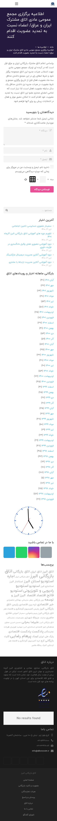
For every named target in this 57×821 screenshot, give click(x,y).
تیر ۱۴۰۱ (50, 301)
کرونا (38, 640)
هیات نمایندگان (28, 791)
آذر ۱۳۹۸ (50, 467)
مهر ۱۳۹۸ (49, 478)
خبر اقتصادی (45, 604)
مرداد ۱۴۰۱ (49, 296)
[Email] (46, 552)
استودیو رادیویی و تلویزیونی (35, 588)
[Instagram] (34, 552)
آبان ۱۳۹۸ (49, 472)
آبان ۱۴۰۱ (49, 280)
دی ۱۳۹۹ (50, 397)
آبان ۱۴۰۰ (49, 344)
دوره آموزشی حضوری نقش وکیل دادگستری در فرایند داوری (29, 245)
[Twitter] (32, 761)
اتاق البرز (48, 571)
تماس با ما (28, 808)
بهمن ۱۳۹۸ (48, 456)
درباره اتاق (28, 803)
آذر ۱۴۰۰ (50, 339)
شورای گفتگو (28, 814)
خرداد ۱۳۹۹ (49, 435)
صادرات (42, 617)
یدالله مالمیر (36, 645)
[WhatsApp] (21, 552)
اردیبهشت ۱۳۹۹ (46, 440)
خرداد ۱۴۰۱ (49, 307)
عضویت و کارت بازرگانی (28, 785)
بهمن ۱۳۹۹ (49, 392)
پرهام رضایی (20, 635)
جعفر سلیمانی (27, 600)
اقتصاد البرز (28, 595)
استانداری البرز (47, 586)
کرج (42, 641)
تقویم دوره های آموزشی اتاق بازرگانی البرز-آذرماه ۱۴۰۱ (27, 235)
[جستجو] (10, 4)
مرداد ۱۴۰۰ (49, 360)
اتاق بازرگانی (21, 571)
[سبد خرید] (3, 4)
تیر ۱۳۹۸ (50, 483)
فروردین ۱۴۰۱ (48, 317)
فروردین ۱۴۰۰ (47, 381)
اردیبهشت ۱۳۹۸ (46, 494)
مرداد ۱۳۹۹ (49, 424)
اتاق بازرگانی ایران (22, 576)
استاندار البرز (16, 581)
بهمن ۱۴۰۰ (49, 328)
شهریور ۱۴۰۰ (48, 355)
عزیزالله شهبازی (32, 618)
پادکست (37, 631)
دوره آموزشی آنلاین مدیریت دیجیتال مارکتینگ (28, 255)
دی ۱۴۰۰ (50, 333)
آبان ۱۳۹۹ (49, 408)
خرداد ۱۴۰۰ (49, 371)
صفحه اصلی (28, 780)
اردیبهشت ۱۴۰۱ (47, 312)
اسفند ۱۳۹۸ (48, 451)
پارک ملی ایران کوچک (43, 636)
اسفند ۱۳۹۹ (48, 387)
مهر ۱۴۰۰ (49, 349)
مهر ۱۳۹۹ (49, 413)
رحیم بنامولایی (32, 613)
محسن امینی (15, 622)
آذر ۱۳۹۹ (50, 403)
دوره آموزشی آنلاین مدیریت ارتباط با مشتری (30, 262)
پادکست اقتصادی (20, 631)
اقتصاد (41, 595)
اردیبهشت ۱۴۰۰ (46, 376)
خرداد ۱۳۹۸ (48, 488)
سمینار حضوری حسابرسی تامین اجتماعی (31, 226)
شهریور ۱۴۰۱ (48, 291)
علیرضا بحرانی (30, 622)
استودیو (34, 586)
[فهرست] (16, 4)
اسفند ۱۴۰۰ (48, 323)
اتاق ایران (36, 571)
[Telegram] (9, 552)
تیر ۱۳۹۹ (50, 429)
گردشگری (50, 645)
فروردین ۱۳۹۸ (47, 499)
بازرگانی (37, 600)
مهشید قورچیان (16, 627)
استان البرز (32, 581)
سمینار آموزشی (18, 613)
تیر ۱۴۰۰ (50, 365)
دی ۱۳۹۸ (50, 461)
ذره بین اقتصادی (27, 604)
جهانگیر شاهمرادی (14, 600)
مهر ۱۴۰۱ (50, 285)
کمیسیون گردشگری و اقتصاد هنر (22, 640)
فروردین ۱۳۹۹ (47, 446)
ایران (42, 600)
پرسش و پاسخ (28, 797)
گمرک (44, 645)
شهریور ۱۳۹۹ (48, 419)
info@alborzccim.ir (40, 751)
